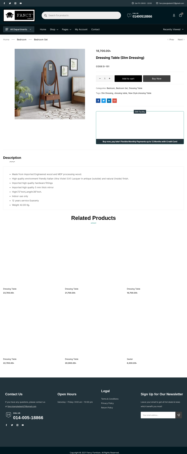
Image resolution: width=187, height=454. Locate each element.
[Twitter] (10, 3)
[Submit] (178, 415)
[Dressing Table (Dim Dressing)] (98, 100)
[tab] (15, 160)
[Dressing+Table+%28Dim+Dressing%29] (103, 100)
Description (12, 158)
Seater (130, 359)
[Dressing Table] (31, 257)
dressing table (120, 93)
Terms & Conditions (109, 399)
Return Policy (107, 407)
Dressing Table (135, 88)
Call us (135, 13)
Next (180, 39)
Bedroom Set (41, 39)
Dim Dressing (107, 93)
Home (6, 39)
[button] (140, 112)
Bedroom (21, 39)
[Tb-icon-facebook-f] (5, 3)
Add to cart (128, 78)
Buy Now (156, 78)
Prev (171, 39)
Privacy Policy (107, 403)
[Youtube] (21, 3)
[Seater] (155, 327)
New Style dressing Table (139, 93)
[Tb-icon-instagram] (15, 3)
